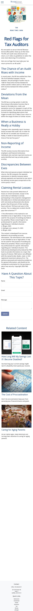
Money (16, 608)
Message (4, 300)
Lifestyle (16, 610)
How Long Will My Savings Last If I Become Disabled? (16, 358)
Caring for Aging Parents (13, 429)
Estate (16, 602)
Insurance (16, 604)
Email (3, 290)
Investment (16, 600)
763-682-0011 (18, 587)
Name (3, 281)
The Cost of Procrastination (15, 394)
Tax (16, 606)
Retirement (16, 599)
